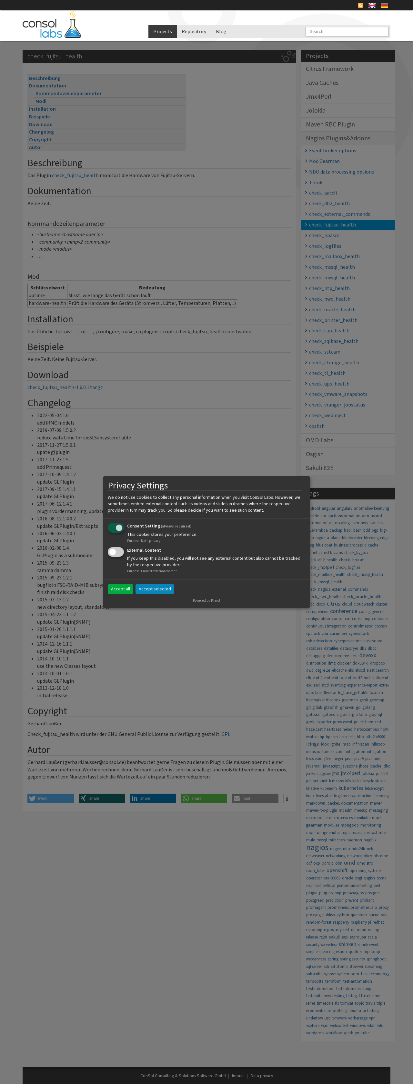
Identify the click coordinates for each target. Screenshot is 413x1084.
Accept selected (155, 589)
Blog (221, 31)
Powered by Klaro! (206, 600)
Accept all (120, 589)
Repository (194, 31)
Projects (162, 31)
